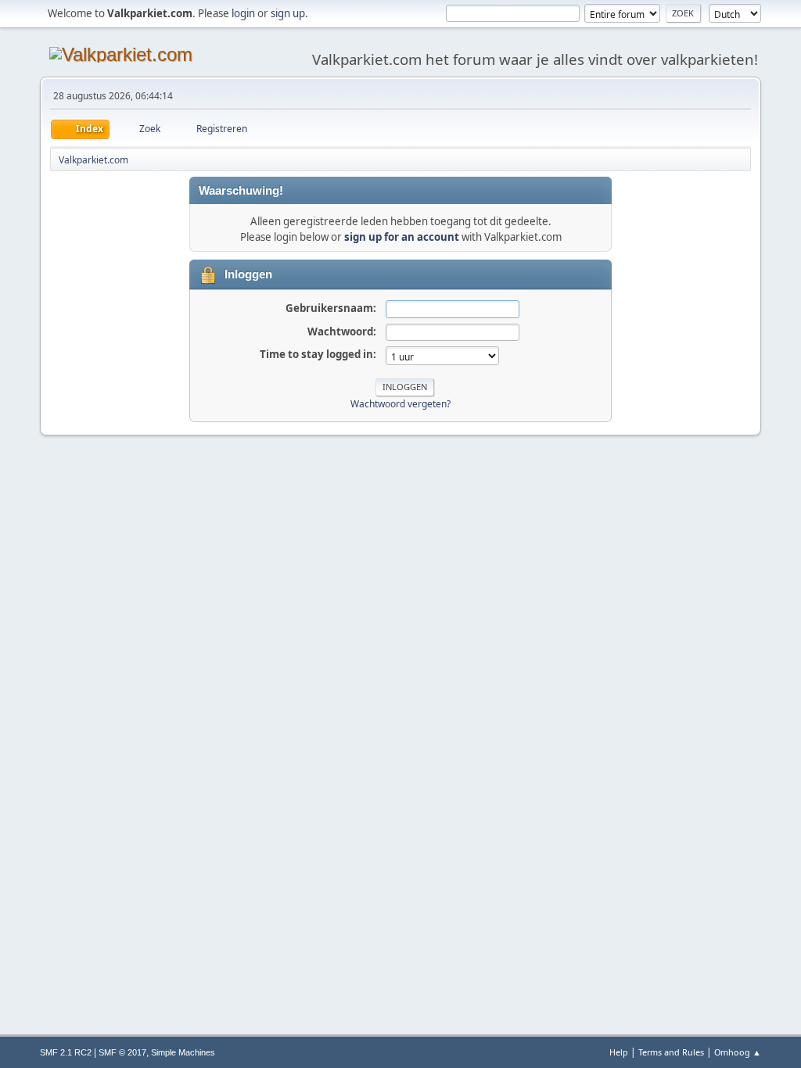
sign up (288, 13)
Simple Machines (183, 1052)
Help (618, 1052)
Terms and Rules (671, 1052)
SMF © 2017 (122, 1052)
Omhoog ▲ (737, 1052)
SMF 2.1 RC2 (66, 1052)
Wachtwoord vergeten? (400, 403)
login (243, 13)
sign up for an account (401, 237)
